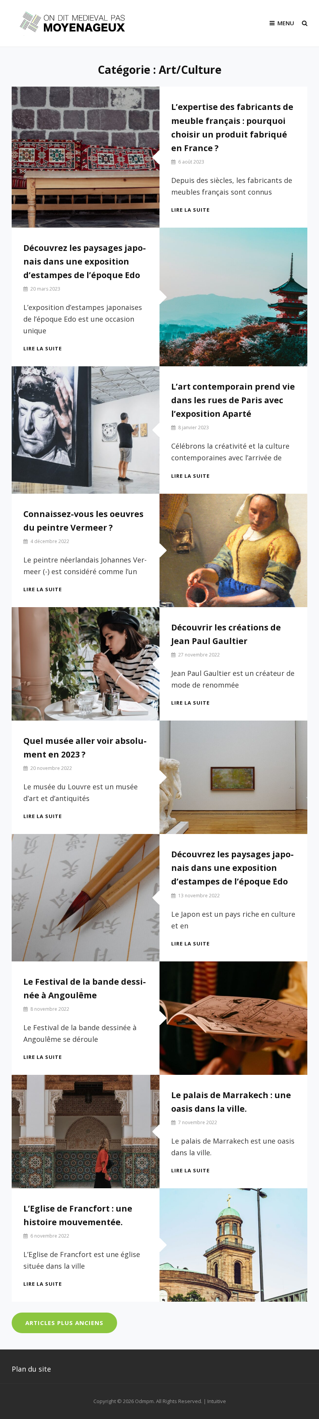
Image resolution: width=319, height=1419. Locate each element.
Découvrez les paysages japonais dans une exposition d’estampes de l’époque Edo (84, 261)
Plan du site (31, 1369)
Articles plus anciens (64, 1323)
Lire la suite (190, 209)
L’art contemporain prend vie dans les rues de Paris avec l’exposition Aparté (233, 400)
